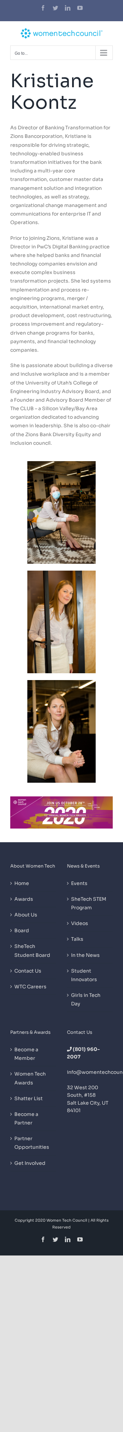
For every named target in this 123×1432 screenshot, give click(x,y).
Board (21, 930)
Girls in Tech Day (85, 999)
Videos (79, 923)
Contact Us (27, 971)
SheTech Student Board (32, 950)
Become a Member (26, 1053)
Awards (23, 899)
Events (79, 883)
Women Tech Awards (30, 1078)
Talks (77, 939)
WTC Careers (30, 987)
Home (21, 883)
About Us (25, 915)
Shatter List (28, 1098)
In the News (85, 955)
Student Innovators (84, 975)
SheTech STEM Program (88, 903)
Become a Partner (26, 1118)
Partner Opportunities (31, 1142)
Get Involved (29, 1163)
